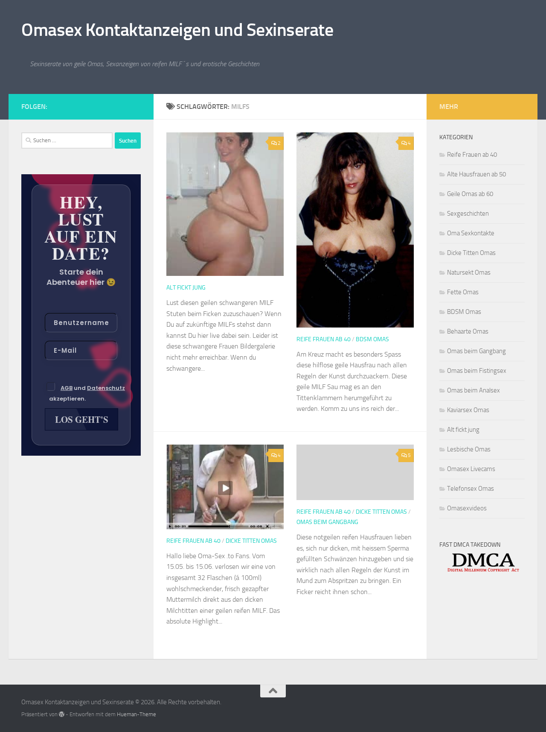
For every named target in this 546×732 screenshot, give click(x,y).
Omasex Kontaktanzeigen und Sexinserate (177, 30)
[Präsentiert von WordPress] (61, 714)
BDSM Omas (372, 339)
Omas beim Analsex (473, 390)
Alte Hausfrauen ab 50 (476, 174)
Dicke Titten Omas (251, 541)
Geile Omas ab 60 (470, 194)
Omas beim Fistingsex (476, 371)
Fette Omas (463, 292)
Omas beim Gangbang (327, 522)
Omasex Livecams (471, 469)
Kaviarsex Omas (468, 410)
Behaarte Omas (467, 331)
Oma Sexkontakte (470, 233)
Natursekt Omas (469, 272)
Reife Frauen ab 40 (323, 339)
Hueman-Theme (136, 714)
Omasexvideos (467, 508)
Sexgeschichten (468, 213)
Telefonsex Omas (470, 488)
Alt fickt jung (186, 287)
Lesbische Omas (469, 449)
